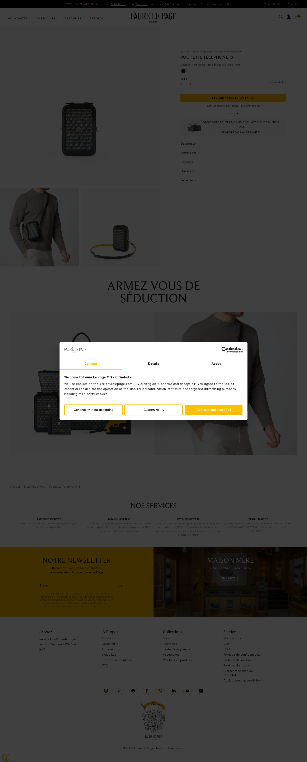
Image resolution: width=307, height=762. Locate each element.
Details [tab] (153, 364)
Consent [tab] (90, 364)
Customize (151, 410)
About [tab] (216, 364)
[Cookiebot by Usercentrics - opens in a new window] (224, 350)
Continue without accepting (93, 410)
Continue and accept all (214, 410)
